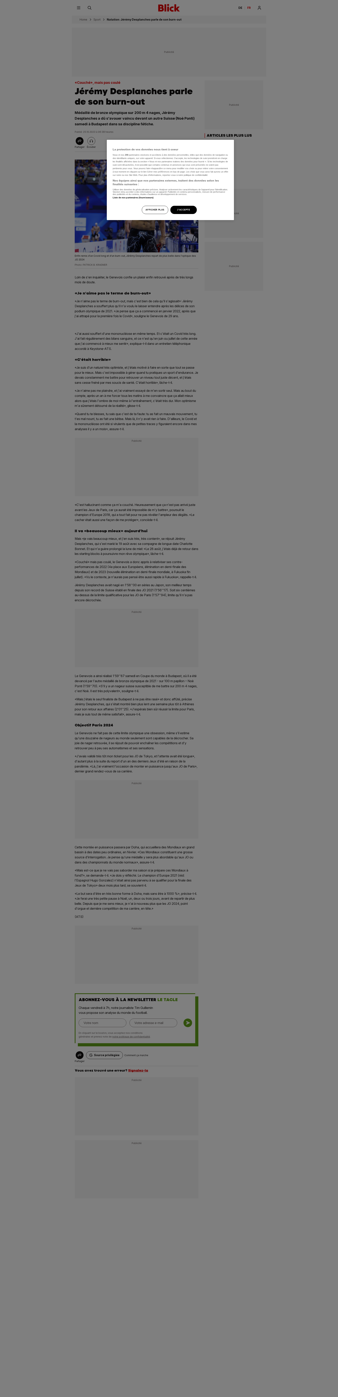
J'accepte (183, 210)
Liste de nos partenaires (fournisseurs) (133, 197)
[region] (170, 180)
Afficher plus (155, 210)
